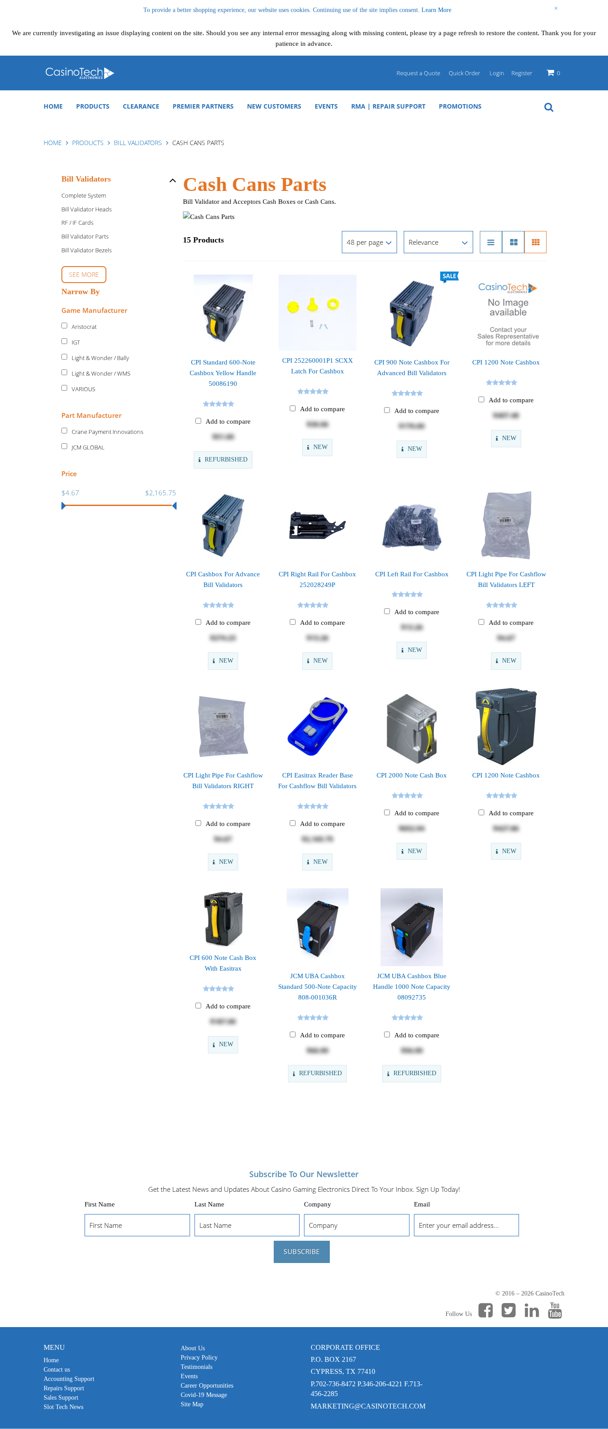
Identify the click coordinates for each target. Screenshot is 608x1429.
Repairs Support (64, 1388)
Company (317, 1204)
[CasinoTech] (79, 73)
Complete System (83, 195)
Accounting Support (69, 1379)
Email (422, 1204)
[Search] (549, 106)
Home (53, 106)
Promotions (460, 106)
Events (326, 106)
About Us (193, 1348)
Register (521, 73)
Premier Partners (203, 106)
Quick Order (464, 73)
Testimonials (196, 1367)
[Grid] (535, 242)
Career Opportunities (207, 1385)
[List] (491, 242)
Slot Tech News (63, 1407)
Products (92, 106)
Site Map (192, 1404)
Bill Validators (138, 142)
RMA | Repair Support (388, 106)
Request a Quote (418, 73)
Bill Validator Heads (86, 209)
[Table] (513, 242)
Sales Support (61, 1397)
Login (497, 73)
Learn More (436, 10)
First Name (100, 1204)
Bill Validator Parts (85, 236)
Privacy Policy (199, 1357)
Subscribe (302, 1251)
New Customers (274, 106)
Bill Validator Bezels (86, 250)
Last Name (209, 1204)
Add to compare (228, 421)
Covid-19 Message (204, 1395)
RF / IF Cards (77, 223)
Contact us (57, 1369)
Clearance (141, 106)
